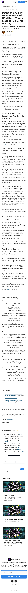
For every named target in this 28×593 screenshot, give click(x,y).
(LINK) (20, 434)
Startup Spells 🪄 (6, 6)
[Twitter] (12, 581)
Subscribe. (10, 419)
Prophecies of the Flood (11, 398)
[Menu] (26, 2)
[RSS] (15, 581)
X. (9, 422)
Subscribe (21, 2)
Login (15, 2)
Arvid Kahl (9, 289)
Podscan (23, 58)
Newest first (19, 462)
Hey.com (4, 144)
